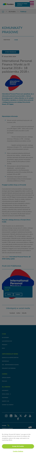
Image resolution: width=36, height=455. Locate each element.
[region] (18, 442)
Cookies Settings (18, 451)
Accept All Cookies (18, 446)
